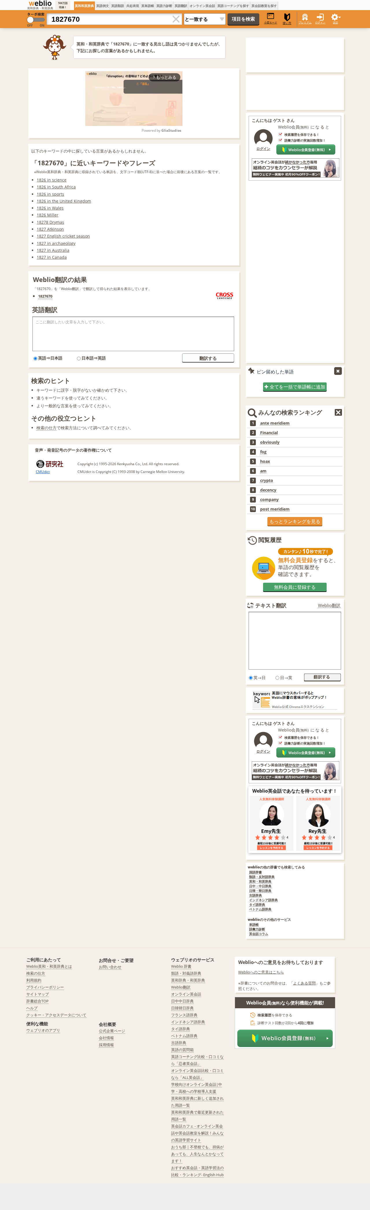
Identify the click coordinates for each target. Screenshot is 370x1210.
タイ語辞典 (257, 905)
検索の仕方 (46, 427)
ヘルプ (32, 1008)
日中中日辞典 (182, 1001)
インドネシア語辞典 (263, 900)
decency (268, 490)
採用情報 (106, 1044)
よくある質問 (304, 983)
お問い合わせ (110, 966)
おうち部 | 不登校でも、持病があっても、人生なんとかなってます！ (197, 1153)
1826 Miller (47, 214)
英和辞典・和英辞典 (188, 980)
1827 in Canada (52, 257)
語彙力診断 (257, 929)
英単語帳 (147, 5)
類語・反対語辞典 (262, 877)
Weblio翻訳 (329, 605)
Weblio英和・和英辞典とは (49, 966)
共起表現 (132, 5)
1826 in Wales (50, 208)
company (269, 499)
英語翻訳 (181, 5)
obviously (270, 442)
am (263, 471)
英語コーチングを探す (233, 5)
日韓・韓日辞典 (260, 891)
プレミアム (305, 22)
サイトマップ (37, 994)
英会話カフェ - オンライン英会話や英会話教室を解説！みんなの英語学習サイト (197, 1133)
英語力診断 (164, 5)
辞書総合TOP (37, 1001)
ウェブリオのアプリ (43, 1030)
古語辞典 (255, 895)
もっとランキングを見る (294, 521)
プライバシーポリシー (45, 987)
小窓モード (270, 22)
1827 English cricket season (63, 236)
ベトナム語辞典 (260, 909)
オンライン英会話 (202, 5)
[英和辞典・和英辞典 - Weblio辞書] (40, 3)
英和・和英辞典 (260, 881)
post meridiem (275, 509)
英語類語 (117, 5)
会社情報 (106, 1037)
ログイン (320, 22)
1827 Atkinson (50, 229)
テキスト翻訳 (270, 605)
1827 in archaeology (56, 243)
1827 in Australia (53, 250)
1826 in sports (50, 194)
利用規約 (33, 980)
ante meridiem (275, 423)
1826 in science (51, 179)
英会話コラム (258, 934)
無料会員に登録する (295, 587)
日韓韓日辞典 (182, 1008)
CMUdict (43, 471)
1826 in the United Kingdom (64, 201)
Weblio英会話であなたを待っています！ (294, 791)
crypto (266, 480)
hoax (265, 461)
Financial (269, 432)
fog (263, 452)
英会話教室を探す (264, 5)
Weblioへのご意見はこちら (261, 972)
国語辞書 (255, 872)
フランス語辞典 (184, 1015)
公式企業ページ (112, 1030)
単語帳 (254, 925)
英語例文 (102, 5)
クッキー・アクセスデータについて (56, 1015)
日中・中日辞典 (260, 886)
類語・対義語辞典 (186, 973)
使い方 (287, 23)
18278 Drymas (50, 222)
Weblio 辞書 (181, 966)
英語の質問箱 (182, 1049)
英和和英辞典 (84, 5)
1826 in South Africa (56, 186)
